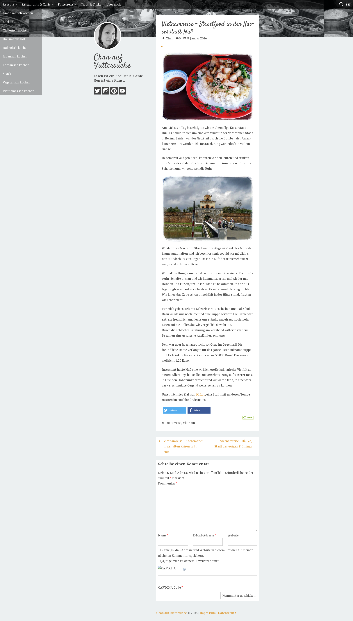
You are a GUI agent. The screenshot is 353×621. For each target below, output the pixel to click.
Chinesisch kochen (15, 30)
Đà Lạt (200, 394)
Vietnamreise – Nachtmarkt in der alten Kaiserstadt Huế (183, 446)
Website (233, 535)
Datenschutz (227, 613)
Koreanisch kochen (16, 65)
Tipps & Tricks (91, 4)
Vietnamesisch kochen (18, 91)
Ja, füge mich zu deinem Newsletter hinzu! (190, 561)
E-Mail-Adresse (204, 535)
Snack (7, 73)
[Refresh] (184, 568)
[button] (174, 410)
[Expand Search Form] (341, 4)
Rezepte (8, 4)
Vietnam (189, 423)
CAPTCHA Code (169, 587)
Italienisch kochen (15, 48)
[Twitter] (97, 91)
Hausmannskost (14, 39)
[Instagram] (105, 91)
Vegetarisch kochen (16, 82)
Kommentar (167, 483)
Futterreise (66, 4)
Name (163, 535)
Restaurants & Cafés (36, 4)
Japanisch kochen (15, 56)
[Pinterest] (114, 91)
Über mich (113, 4)
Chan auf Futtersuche (112, 62)
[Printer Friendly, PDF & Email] (248, 417)
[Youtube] (122, 91)
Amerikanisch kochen (18, 13)
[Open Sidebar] (348, 4)
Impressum (208, 613)
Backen (8, 22)
